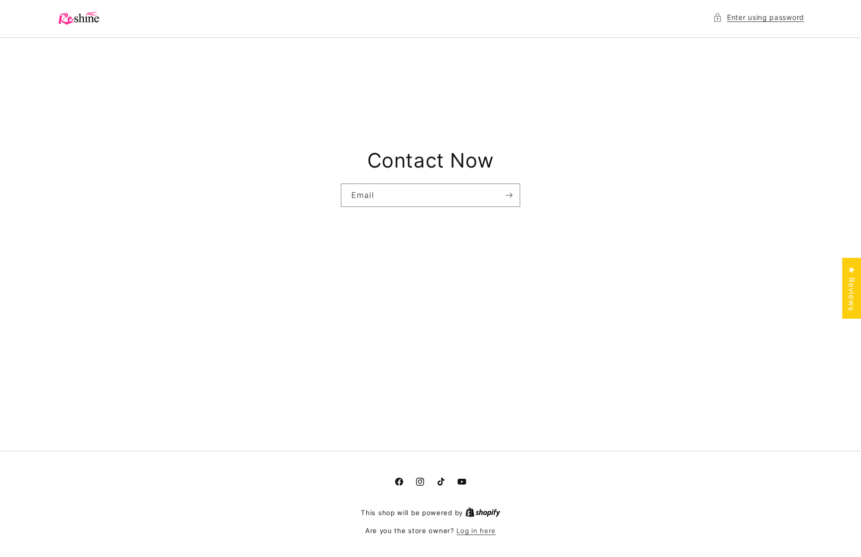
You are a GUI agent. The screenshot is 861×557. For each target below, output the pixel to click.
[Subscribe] (509, 195)
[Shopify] (482, 513)
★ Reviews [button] (852, 288)
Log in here (476, 531)
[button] (758, 17)
